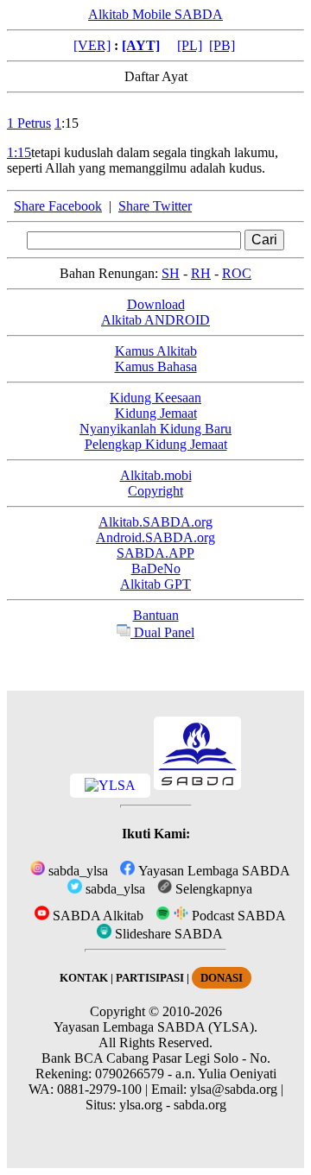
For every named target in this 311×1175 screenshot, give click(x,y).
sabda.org (200, 1104)
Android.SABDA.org (155, 537)
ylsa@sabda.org (233, 1089)
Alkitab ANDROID (155, 320)
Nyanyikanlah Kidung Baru (155, 428)
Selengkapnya (212, 888)
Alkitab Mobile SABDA (155, 14)
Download (156, 304)
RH (201, 273)
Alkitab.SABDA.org (155, 522)
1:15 (19, 152)
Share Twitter (155, 206)
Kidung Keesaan (155, 397)
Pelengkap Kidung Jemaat (156, 444)
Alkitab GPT (155, 584)
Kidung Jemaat (156, 413)
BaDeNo (156, 568)
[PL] (189, 45)
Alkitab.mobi (156, 475)
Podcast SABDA (237, 915)
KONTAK (84, 977)
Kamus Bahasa (156, 366)
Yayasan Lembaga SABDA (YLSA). (155, 1027)
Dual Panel (162, 632)
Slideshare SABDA (167, 933)
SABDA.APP (155, 553)
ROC (236, 273)
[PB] (222, 45)
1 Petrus (29, 123)
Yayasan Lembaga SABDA (212, 870)
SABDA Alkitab (96, 915)
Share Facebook (58, 206)
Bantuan (156, 615)
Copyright (155, 490)
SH (171, 273)
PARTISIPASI (150, 977)
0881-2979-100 (99, 1089)
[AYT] (141, 45)
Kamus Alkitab (156, 351)
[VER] (92, 45)
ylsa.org (140, 1104)
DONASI (221, 977)
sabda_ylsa (76, 870)
